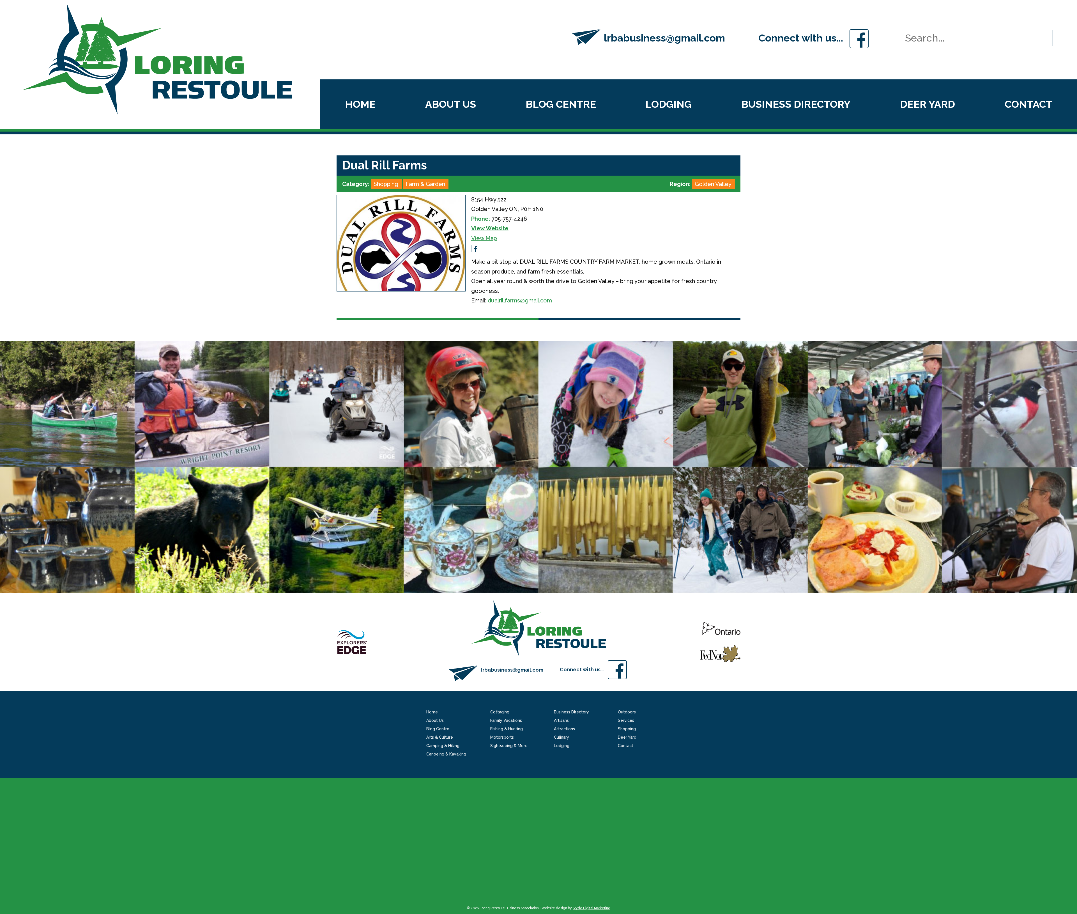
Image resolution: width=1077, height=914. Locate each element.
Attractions (564, 729)
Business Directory (795, 104)
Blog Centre (561, 104)
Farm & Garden (425, 184)
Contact (1028, 104)
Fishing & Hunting (506, 729)
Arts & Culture (439, 737)
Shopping (386, 184)
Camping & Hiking (442, 745)
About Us (450, 104)
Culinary (561, 737)
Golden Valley (713, 184)
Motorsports (502, 737)
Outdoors (627, 712)
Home (360, 104)
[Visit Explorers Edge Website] (352, 641)
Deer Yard (927, 104)
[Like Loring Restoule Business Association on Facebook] (859, 38)
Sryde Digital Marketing (591, 908)
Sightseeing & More (509, 745)
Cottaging (499, 712)
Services (626, 720)
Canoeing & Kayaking (446, 754)
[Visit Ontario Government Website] (721, 633)
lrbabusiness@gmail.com (664, 38)
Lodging (668, 104)
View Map (484, 238)
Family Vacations (506, 720)
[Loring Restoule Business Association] (157, 58)
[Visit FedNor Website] (720, 652)
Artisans (561, 720)
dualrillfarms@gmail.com (520, 300)
